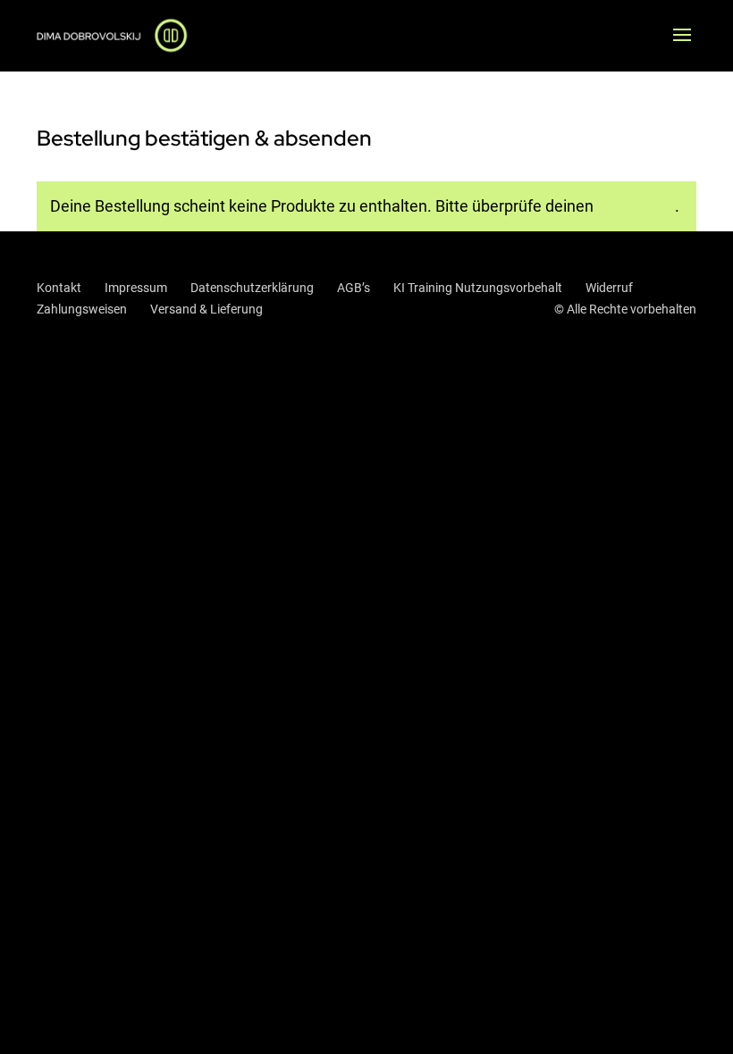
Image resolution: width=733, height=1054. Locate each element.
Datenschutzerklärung (252, 287)
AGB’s (353, 287)
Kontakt (59, 287)
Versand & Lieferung (206, 309)
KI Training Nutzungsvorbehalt (477, 287)
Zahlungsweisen (82, 309)
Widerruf (609, 287)
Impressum (136, 287)
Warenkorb (636, 206)
